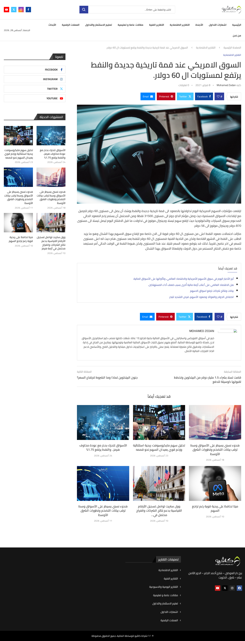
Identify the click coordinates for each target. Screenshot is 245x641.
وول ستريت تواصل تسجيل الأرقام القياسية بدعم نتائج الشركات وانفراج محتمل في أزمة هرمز (51, 242)
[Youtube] (6, 9)
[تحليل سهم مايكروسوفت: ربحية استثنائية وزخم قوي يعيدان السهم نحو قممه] (159, 422)
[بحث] (83, 9)
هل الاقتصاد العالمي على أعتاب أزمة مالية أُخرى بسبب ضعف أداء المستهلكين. (191, 284)
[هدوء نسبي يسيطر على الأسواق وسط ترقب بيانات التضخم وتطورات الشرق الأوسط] (215, 422)
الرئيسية (236, 24)
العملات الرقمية (70, 24)
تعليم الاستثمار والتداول (98, 24)
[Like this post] (218, 96)
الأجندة (199, 24)
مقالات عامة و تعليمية (130, 24)
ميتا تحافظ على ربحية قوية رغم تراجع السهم (215, 508)
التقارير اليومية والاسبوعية (163, 587)
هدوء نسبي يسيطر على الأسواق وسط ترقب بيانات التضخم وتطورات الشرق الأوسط (215, 449)
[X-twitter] (225, 588)
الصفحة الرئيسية (232, 48)
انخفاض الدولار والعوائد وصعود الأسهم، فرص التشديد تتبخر (201, 296)
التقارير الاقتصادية (180, 24)
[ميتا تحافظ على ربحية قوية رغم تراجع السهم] (215, 483)
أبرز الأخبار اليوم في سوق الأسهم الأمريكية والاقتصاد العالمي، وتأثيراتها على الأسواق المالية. (183, 278)
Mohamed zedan (226, 85)
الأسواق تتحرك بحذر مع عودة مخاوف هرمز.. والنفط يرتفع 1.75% (103, 447)
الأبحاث (52, 24)
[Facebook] (28, 9)
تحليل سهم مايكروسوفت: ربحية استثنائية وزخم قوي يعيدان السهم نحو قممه (159, 447)
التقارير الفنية (156, 24)
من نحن (237, 35)
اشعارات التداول (217, 24)
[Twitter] (13, 9)
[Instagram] (21, 9)
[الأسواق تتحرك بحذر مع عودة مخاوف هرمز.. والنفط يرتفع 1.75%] (103, 422)
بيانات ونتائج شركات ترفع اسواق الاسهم (212, 290)
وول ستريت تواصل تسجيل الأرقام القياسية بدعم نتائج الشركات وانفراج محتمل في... (159, 510)
